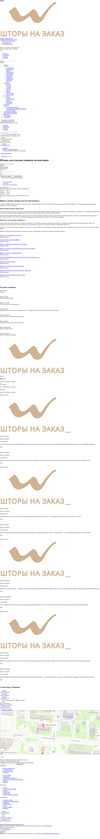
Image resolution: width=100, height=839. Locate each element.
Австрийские (9, 73)
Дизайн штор (6, 793)
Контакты (5, 58)
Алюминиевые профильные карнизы (16, 108)
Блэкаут (8, 100)
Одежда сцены (7, 775)
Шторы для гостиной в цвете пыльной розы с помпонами (15, 270)
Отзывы (5, 56)
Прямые (8, 97)
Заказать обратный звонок (8, 41)
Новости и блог (7, 804)
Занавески (6, 772)
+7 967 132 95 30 (4, 695)
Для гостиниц (10, 94)
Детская (8, 89)
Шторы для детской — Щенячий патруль (11, 253)
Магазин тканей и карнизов (10, 794)
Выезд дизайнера (7, 807)
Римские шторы (9, 768)
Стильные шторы (7, 769)
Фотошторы (6, 776)
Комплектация (4, 167)
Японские (9, 76)
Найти (2, 62)
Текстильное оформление (10, 113)
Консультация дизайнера (7, 120)
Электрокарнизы (10, 110)
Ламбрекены (9, 77)
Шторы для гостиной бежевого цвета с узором (12, 275)
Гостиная (8, 87)
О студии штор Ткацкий (9, 789)
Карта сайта (20, 824)
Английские (9, 75)
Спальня (8, 86)
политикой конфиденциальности (51, 833)
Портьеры (9, 80)
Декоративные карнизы (12, 107)
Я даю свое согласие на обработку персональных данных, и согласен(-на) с (31, 833)
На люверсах (9, 79)
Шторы (6, 65)
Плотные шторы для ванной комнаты (10, 239)
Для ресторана (10, 93)
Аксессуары (6, 792)
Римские (8, 70)
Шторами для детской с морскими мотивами (12, 266)
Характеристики (7, 182)
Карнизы (6, 104)
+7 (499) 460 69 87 (6, 42)
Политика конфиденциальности (8, 824)
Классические (10, 69)
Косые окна (9, 101)
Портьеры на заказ (8, 771)
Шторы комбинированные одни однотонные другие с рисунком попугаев (20, 257)
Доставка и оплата (8, 800)
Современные (10, 68)
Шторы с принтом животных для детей (10, 235)
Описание (6, 183)
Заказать (3, 831)
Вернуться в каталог (6, 153)
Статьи (5, 787)
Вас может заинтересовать (10, 184)
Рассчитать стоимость (6, 176)
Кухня (8, 90)
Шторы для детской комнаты (7, 261)
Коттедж (8, 84)
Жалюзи (5, 781)
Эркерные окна (10, 99)
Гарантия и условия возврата (11, 801)
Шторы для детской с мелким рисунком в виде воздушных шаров (17, 248)
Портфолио (6, 55)
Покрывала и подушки (10, 111)
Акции (5, 805)
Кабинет (8, 92)
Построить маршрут (6, 709)
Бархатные (9, 103)
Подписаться (20, 764)
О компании (7, 116)
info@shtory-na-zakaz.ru (7, 121)
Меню (2, 0)
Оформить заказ (4, 237)
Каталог (5, 53)
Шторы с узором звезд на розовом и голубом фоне (13, 244)
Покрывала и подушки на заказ (13, 779)
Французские (9, 72)
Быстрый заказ (18, 176)
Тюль (7, 82)
